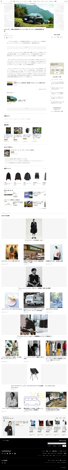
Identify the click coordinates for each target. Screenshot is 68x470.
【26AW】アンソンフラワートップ (37, 183)
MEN (53, 70)
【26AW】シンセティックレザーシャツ (27, 183)
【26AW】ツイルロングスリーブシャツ (18, 183)
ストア (21, 1)
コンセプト (64, 460)
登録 (57, 72)
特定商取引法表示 (64, 462)
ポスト (47, 1)
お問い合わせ (64, 455)
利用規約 (54, 455)
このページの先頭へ (6, 440)
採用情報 (44, 455)
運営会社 (50, 455)
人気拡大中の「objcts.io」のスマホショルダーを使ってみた (57, 89)
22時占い (30, 1)
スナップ (38, 1)
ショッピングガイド (47, 462)
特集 (14, 1)
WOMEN (57, 70)
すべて (52, 79)
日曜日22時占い (54, 451)
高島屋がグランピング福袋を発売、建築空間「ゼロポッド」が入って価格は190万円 (29, 82)
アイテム (53, 460)
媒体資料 (47, 455)
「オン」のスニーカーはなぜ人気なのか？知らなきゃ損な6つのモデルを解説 (57, 83)
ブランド (49, 460)
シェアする (11, 37)
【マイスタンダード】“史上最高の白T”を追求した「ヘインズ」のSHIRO (57, 93)
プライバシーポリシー (59, 455)
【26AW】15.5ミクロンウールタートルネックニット (8, 183)
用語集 (55, 1)
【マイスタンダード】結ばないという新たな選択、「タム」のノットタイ (57, 98)
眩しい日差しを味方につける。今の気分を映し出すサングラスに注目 (57, 103)
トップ (2, 3)
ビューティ (17, 1)
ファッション (56, 79)
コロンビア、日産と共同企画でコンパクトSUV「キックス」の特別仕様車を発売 (24, 3)
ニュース (11, 1)
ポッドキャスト (51, 1)
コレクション (43, 1)
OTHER (62, 70)
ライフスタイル (10, 3)
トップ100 (34, 1)
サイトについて (40, 455)
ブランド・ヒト (25, 1)
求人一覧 (11, 190)
